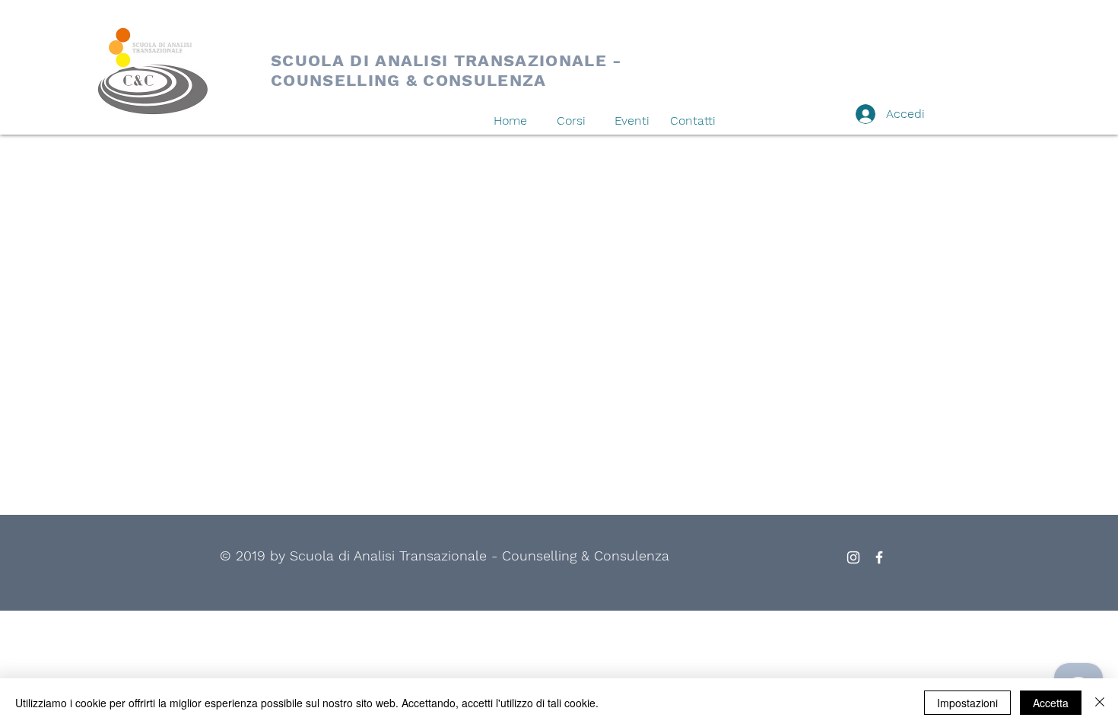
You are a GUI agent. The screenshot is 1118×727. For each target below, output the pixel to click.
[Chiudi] (1100, 702)
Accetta (1051, 702)
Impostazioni (967, 702)
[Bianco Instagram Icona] (853, 557)
